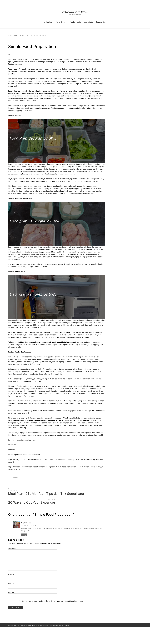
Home (10, 35)
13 (28, 35)
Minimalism (48, 22)
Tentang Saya (101, 22)
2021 (15, 35)
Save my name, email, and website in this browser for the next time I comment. (52, 601)
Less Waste (88, 22)
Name (11, 575)
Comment (12, 548)
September (22, 35)
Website (11, 592)
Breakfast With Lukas (28, 625)
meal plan (33, 62)
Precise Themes (63, 625)
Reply (24, 535)
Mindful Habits (75, 22)
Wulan (24, 523)
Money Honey (61, 22)
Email (11, 583)
